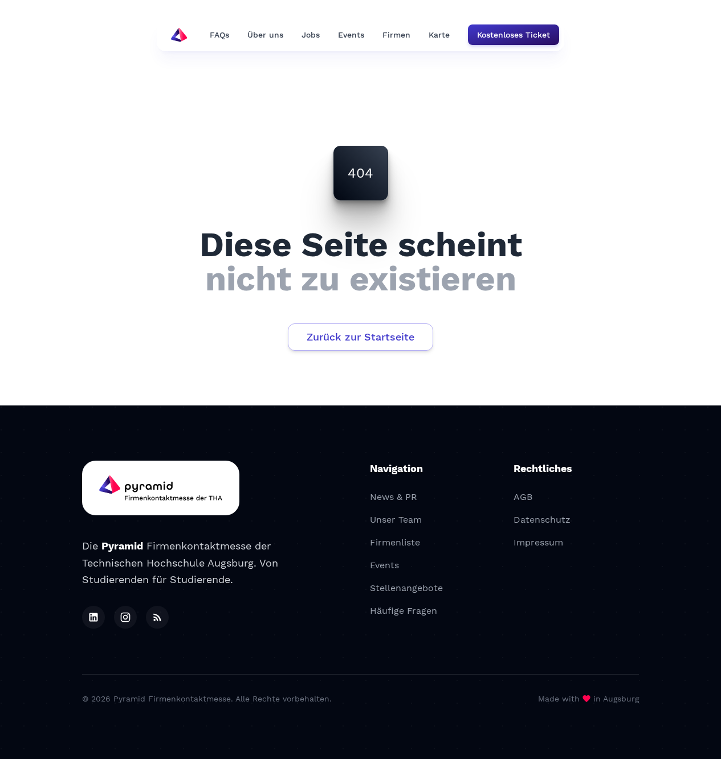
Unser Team (396, 519)
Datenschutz (542, 519)
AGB (523, 496)
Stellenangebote (406, 587)
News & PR (393, 496)
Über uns (265, 34)
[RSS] (157, 617)
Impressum (538, 542)
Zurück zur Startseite (360, 337)
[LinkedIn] (93, 617)
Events (351, 34)
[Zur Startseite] (160, 488)
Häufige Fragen (403, 610)
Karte (439, 34)
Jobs (311, 34)
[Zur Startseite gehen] (179, 34)
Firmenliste (395, 542)
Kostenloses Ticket (513, 34)
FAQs (219, 34)
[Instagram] (125, 617)
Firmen (396, 34)
